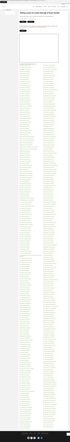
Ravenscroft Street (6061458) (50, 222)
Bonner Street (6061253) (25, 159)
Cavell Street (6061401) (25, 216)
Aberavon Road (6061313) (25, 65)
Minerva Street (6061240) (49, 130)
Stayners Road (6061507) (49, 316)
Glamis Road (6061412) (24, 356)
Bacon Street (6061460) (25, 108)
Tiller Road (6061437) (48, 347)
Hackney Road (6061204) (25, 385)
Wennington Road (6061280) (50, 398)
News (35, 433)
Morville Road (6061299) (49, 140)
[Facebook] (41, 438)
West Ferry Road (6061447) (49, 402)
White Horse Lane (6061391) (49, 410)
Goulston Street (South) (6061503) (27, 368)
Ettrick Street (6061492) (25, 323)
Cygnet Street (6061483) (25, 274)
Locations (45, 6)
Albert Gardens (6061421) (25, 73)
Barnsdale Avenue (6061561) (25, 118)
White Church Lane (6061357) (50, 408)
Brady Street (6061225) (25, 163)
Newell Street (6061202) (49, 161)
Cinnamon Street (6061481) (25, 236)
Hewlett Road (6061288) (25, 419)
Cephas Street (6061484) (25, 220)
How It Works (54, 6)
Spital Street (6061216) (48, 296)
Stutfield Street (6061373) (49, 330)
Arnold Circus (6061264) (25, 93)
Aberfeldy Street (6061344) (25, 67)
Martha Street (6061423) (49, 114)
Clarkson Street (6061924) (25, 238)
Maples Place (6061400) (49, 112)
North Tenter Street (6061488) (50, 163)
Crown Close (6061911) (24, 268)
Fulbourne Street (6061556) (25, 346)
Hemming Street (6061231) (25, 411)
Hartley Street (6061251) (25, 405)
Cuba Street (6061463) (24, 270)
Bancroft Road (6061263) (25, 112)
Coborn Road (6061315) (25, 247)
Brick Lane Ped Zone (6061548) (26, 173)
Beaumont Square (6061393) (26, 130)
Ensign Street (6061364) (25, 315)
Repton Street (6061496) (49, 230)
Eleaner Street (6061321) (25, 305)
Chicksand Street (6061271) (25, 226)
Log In (4, 13)
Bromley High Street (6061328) (26, 177)
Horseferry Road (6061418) (49, 65)
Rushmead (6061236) (48, 253)
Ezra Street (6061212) (24, 325)
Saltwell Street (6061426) (49, 259)
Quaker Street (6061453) (49, 216)
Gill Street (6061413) (24, 352)
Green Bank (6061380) (24, 374)
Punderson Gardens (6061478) (50, 214)
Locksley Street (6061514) (49, 99)
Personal (63, 3)
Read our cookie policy (40, 0)
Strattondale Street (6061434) (50, 328)
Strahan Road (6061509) (49, 326)
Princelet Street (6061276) (49, 210)
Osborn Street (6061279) (49, 179)
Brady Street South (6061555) (26, 165)
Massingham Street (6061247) (50, 116)
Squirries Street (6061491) (49, 298)
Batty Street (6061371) (24, 120)
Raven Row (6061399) (48, 220)
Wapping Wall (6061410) (49, 390)
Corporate (68, 3)
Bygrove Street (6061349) (25, 191)
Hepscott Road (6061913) (25, 415)
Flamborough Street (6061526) (26, 340)
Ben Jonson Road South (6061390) (27, 140)
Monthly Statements (39, 6)
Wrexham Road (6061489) (49, 420)
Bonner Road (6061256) (25, 157)
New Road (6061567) (48, 155)
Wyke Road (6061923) (48, 422)
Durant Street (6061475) (25, 301)
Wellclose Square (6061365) (49, 394)
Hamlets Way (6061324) (25, 397)
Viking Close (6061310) (48, 369)
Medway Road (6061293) (49, 120)
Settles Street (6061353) (49, 273)
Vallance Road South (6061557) (50, 361)
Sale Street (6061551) (48, 255)
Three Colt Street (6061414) (49, 345)
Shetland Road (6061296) (49, 275)
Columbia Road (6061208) (25, 253)
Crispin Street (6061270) (25, 266)
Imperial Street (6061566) (49, 67)
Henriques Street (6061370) (25, 413)
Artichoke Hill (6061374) (25, 95)
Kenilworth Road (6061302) (49, 75)
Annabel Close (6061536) (25, 81)
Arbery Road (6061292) (25, 87)
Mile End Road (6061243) (49, 124)
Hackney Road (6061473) (25, 389)
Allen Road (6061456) (24, 79)
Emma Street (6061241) (25, 311)
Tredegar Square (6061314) (49, 351)
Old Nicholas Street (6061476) (50, 173)
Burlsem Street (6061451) (25, 189)
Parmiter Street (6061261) (49, 181)
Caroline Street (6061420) (25, 212)
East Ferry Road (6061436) (25, 303)
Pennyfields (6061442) (48, 187)
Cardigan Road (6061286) (25, 208)
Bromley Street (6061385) (25, 179)
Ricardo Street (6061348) (49, 234)
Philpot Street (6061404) (49, 189)
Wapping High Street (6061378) (50, 386)
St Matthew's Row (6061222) (50, 308)
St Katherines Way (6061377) (50, 302)
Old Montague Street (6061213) (50, 171)
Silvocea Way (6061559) (49, 283)
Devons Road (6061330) (25, 289)
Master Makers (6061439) (49, 118)
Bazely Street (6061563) (25, 124)
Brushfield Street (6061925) (25, 183)
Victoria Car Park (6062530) (49, 367)
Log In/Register (62, 6)
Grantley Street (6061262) (25, 370)
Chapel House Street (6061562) (26, 224)
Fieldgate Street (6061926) (25, 336)
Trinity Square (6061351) (49, 355)
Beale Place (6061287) (24, 128)
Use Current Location (24, 27)
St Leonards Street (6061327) (50, 304)
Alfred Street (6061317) (24, 75)
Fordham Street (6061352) (25, 344)
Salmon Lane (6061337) (48, 257)
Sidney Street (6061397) (49, 281)
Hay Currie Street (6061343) (25, 409)
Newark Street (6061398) (49, 157)
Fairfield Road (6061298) (25, 327)
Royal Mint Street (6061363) (49, 251)
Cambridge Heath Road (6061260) (27, 200)
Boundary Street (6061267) (25, 161)
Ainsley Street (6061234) (25, 71)
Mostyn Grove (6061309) (49, 142)
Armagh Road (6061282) (25, 91)
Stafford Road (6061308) (49, 314)
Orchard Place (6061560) (49, 175)
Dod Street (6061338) (24, 293)
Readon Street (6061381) (49, 224)
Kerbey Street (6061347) (49, 79)
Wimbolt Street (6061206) (49, 418)
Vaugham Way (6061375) (49, 365)
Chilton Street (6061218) (25, 228)
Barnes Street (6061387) (25, 114)
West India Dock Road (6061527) (50, 404)
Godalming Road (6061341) (25, 362)
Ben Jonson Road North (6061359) (27, 138)
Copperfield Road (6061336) (26, 260)
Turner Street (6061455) (49, 357)
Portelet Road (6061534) (49, 206)
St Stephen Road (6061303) (49, 312)
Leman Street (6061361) (49, 91)
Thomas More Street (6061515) (50, 339)
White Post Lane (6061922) (49, 414)
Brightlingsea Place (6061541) (26, 175)
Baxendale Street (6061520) (25, 122)
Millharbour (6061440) (48, 126)
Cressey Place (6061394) (25, 264)
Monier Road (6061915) (48, 132)
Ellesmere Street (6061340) (25, 309)
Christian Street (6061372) (25, 234)
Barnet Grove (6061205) (25, 116)
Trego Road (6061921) (48, 353)
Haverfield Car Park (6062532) (26, 407)
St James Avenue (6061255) (49, 300)
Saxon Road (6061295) (48, 265)
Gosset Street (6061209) (25, 364)
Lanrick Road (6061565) (49, 85)
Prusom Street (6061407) (49, 212)
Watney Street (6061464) (49, 392)
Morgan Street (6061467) (49, 134)
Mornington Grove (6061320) (50, 136)
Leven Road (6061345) (48, 93)
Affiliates (38, 433)
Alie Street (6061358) (24, 77)
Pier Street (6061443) (48, 191)
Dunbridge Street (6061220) (25, 299)
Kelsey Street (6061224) (49, 73)
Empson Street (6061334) (25, 313)
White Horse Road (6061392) (50, 412)
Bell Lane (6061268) (24, 134)
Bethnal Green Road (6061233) (26, 142)
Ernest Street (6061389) (25, 319)
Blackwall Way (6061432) (25, 155)
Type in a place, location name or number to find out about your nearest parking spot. (36, 16)
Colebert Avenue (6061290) (25, 251)
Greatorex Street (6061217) (25, 372)
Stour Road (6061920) (48, 324)
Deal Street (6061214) (24, 280)
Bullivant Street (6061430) (25, 187)
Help (58, 6)
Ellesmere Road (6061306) (25, 307)
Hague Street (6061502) (25, 393)
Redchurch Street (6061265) (49, 226)
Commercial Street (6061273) (26, 258)
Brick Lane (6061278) (24, 169)
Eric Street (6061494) (24, 317)
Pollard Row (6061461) (48, 200)
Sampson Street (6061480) (49, 261)
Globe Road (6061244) (24, 360)
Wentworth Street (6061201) (49, 400)
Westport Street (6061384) (49, 406)
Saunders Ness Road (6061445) (50, 263)
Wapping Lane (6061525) (49, 388)
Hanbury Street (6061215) (25, 399)
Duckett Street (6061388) (25, 297)
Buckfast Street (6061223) (25, 185)
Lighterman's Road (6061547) (50, 95)
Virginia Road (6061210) (49, 373)
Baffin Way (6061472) (24, 110)
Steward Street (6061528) (49, 322)
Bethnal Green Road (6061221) (26, 144)
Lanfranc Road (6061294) (49, 83)
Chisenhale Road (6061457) (25, 230)
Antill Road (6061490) (24, 83)
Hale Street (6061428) (24, 395)
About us (31, 433)
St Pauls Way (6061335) (48, 310)
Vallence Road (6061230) (49, 363)
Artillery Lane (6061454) (25, 97)
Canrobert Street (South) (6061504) (27, 206)
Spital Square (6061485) (49, 294)
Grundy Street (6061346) (25, 383)
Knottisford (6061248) (48, 81)
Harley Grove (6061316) (25, 403)
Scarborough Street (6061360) (50, 267)
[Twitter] (38, 438)
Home (4, 11)
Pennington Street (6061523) (50, 185)
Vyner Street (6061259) (48, 377)
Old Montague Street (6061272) (50, 169)
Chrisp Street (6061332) (25, 232)
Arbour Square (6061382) (25, 89)
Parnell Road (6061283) (48, 183)
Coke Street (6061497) (24, 249)
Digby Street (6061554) (24, 291)
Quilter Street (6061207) (49, 218)
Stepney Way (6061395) (49, 320)
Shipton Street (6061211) (49, 277)
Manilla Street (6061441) (49, 108)
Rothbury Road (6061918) (49, 249)
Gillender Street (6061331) (25, 354)
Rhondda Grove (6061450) (49, 232)
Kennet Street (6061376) (49, 77)
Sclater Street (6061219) (49, 269)
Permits (49, 6)
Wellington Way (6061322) (49, 396)
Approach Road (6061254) (25, 85)
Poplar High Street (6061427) (50, 204)
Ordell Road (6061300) (48, 177)
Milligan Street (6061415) (49, 128)
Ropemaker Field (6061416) (49, 247)
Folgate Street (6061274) (25, 342)
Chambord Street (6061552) (25, 222)
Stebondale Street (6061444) (50, 318)
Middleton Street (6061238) (49, 122)
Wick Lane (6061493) (48, 416)
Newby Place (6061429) (49, 159)
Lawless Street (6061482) (49, 87)
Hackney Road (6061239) (25, 387)
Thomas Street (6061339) (49, 341)
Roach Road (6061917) (48, 236)
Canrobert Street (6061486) (25, 204)
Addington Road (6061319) (25, 69)
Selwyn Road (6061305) (49, 271)
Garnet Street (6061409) (25, 348)
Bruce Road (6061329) (24, 181)
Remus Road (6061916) (48, 228)
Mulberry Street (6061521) (49, 144)
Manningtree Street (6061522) (50, 110)
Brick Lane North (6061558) (25, 171)
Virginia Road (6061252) (49, 371)
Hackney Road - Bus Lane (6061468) (27, 391)
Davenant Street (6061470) (25, 278)
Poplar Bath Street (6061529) (50, 202)
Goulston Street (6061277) (25, 366)
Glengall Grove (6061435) (25, 358)
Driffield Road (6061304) (25, 295)
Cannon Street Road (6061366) (26, 202)
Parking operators (25, 433)
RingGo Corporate (45, 433)
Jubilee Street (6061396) (49, 71)
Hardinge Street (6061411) (25, 401)
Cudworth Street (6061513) (25, 272)
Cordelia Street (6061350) (25, 262)
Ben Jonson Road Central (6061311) (27, 136)
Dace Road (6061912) (24, 276)
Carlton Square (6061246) (25, 210)
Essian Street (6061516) (24, 321)
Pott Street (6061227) (48, 208)
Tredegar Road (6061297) (49, 349)
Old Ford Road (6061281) (49, 167)
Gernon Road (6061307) (25, 350)
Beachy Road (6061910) (25, 126)
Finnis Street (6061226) (24, 338)
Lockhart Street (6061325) (49, 97)
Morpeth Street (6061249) (49, 138)
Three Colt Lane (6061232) (49, 343)
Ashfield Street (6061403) (25, 99)
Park (33, 6)
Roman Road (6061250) (49, 238)
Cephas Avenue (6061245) (25, 218)
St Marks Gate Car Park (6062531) (51, 306)
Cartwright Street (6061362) (26, 214)
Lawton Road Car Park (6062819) (50, 89)
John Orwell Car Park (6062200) (50, 69)
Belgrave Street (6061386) (25, 132)
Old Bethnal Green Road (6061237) (51, 165)
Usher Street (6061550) (48, 359)
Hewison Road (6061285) (25, 417)
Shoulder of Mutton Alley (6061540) (51, 279)
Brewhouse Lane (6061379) (25, 167)
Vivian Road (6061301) (48, 375)
